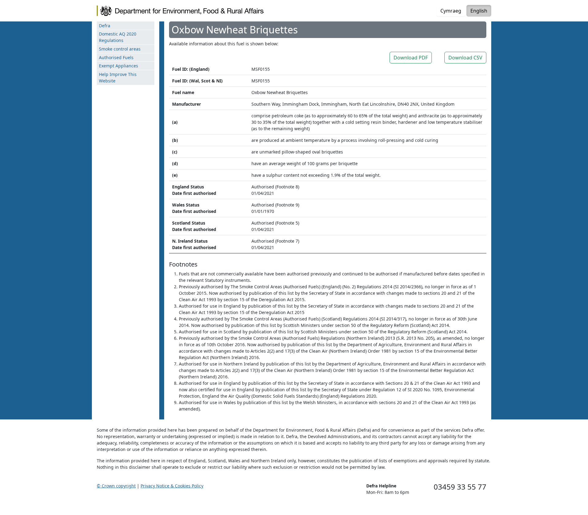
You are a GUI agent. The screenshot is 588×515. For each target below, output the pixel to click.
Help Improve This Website (118, 77)
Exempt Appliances (118, 66)
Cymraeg (450, 10)
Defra (104, 25)
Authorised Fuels (116, 57)
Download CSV (465, 57)
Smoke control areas (120, 49)
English (478, 10)
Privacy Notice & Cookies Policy (172, 486)
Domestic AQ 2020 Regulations (117, 37)
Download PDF (411, 57)
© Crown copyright (116, 486)
